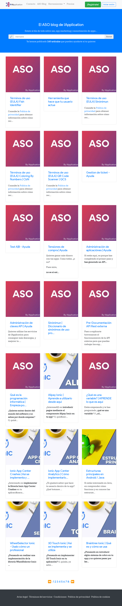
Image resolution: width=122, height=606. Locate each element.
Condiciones (60, 596)
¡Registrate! (93, 4)
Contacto (30, 3)
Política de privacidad (79, 596)
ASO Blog (41, 3)
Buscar (109, 36)
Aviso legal (22, 596)
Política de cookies (100, 596)
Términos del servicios (40, 596)
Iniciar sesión (108, 4)
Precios (70, 3)
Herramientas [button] (55, 3)
